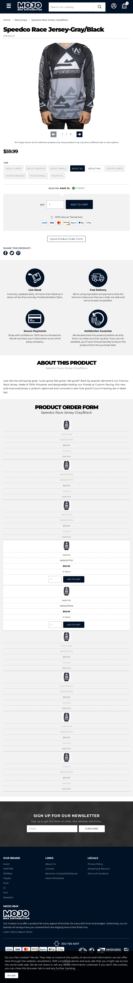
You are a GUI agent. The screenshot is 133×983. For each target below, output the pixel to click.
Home (6, 20)
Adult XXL (94, 168)
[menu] (8, 5)
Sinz (5, 892)
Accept (11, 975)
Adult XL (77, 168)
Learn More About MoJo (17, 931)
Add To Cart (79, 204)
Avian (6, 864)
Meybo (7, 878)
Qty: (42, 205)
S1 (4, 888)
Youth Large (115, 168)
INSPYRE (8, 868)
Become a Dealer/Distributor (61, 873)
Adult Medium (36, 168)
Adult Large (14, 168)
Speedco (8, 897)
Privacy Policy (95, 864)
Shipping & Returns (99, 868)
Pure (6, 883)
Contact (49, 868)
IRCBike (7, 873)
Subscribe (91, 828)
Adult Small (58, 168)
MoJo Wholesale (54, 878)
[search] (99, 7)
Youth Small (38, 175)
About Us (50, 864)
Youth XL (57, 175)
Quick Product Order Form (66, 238)
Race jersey (21, 20)
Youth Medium (15, 175)
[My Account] (114, 6)
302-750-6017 (70, 943)
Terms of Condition (98, 873)
